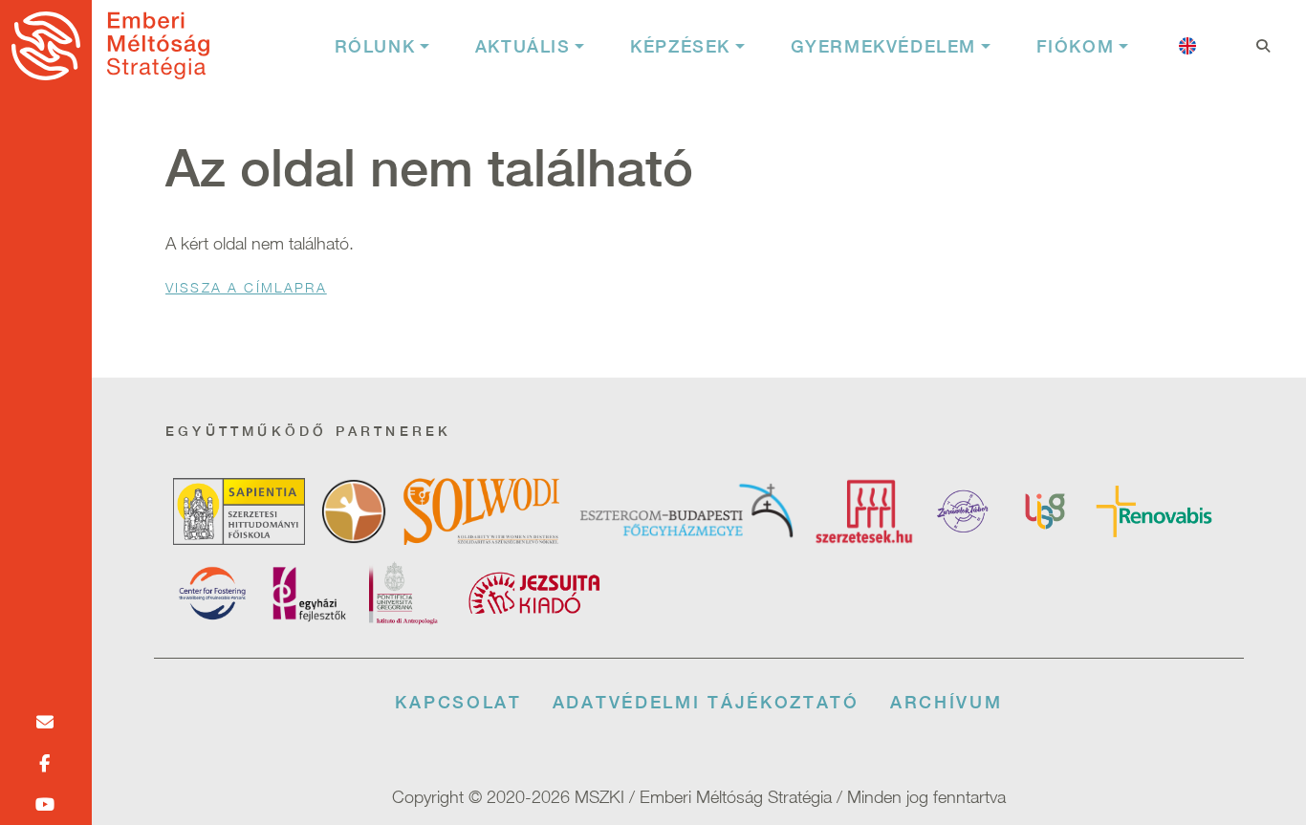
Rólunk (375, 46)
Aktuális (523, 46)
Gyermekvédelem (883, 46)
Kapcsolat (458, 702)
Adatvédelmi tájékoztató (706, 702)
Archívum (946, 702)
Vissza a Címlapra (246, 287)
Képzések (680, 46)
